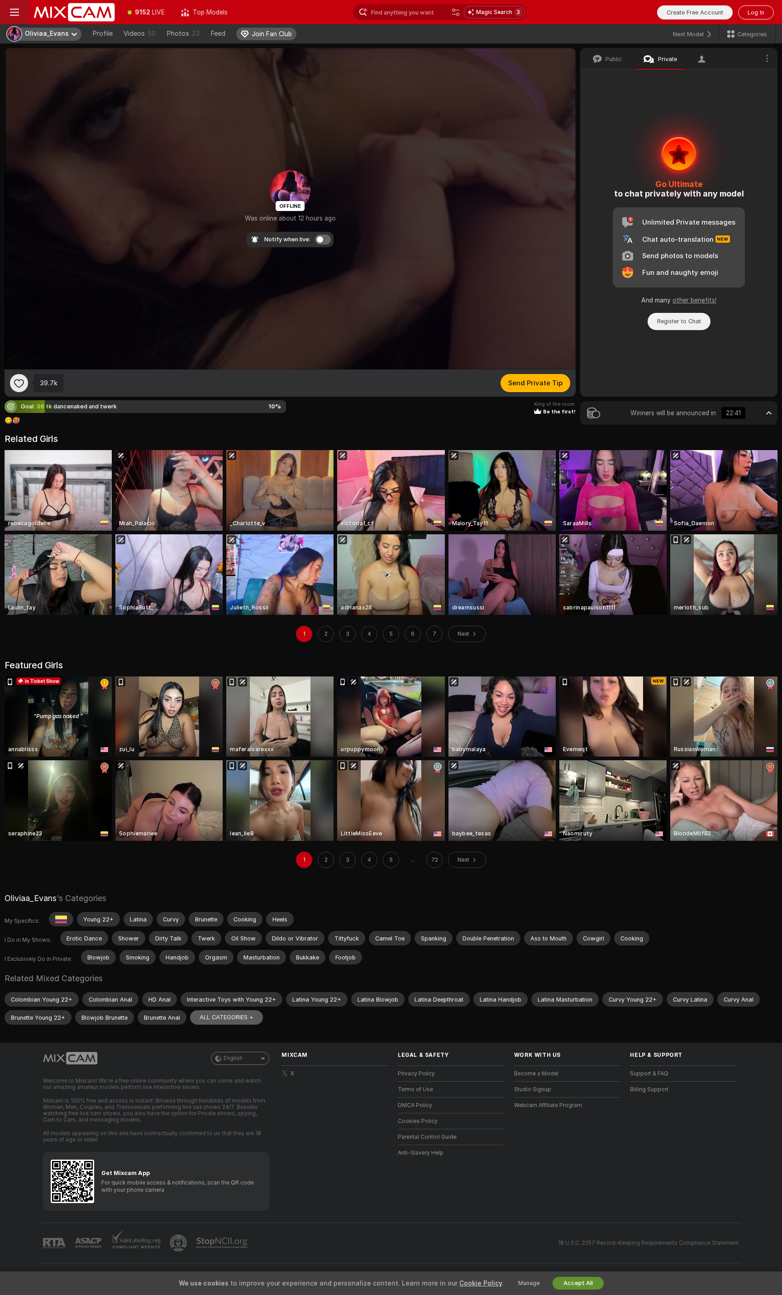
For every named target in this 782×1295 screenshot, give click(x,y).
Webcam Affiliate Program (548, 1105)
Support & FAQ (649, 1073)
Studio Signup (532, 1089)
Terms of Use (415, 1089)
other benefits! (694, 300)
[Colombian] (61, 919)
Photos (183, 33)
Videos (140, 33)
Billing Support (649, 1089)
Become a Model (536, 1073)
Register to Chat (679, 321)
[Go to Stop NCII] (222, 1242)
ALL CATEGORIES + (226, 1017)
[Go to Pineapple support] (179, 1243)
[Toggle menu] (14, 12)
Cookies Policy (418, 1121)
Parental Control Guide (427, 1137)
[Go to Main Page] (74, 12)
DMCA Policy (415, 1105)
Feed (217, 33)
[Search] (455, 12)
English (233, 1058)
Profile (102, 33)
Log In (756, 12)
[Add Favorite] (19, 383)
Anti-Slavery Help (420, 1153)
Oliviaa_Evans (31, 898)
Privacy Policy (416, 1073)
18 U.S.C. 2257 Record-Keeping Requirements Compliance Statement (648, 1243)
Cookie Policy (480, 1283)
